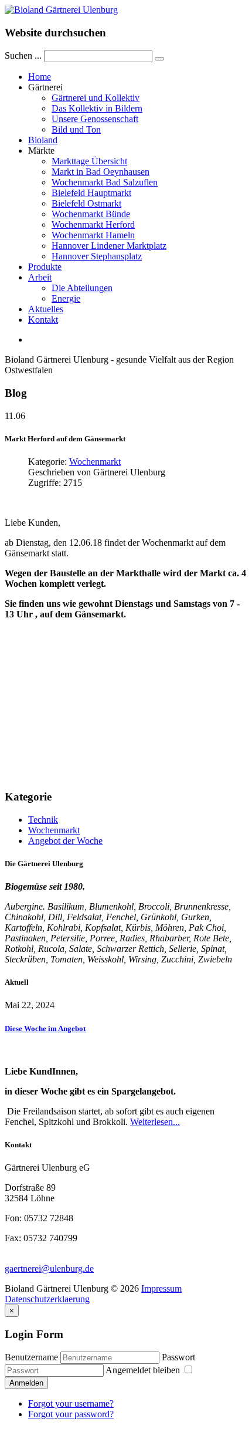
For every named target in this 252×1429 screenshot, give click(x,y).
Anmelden (26, 1383)
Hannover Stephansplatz (97, 256)
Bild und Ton (76, 129)
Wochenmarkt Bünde (91, 214)
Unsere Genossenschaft (95, 119)
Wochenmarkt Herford (93, 224)
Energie (66, 298)
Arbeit (40, 277)
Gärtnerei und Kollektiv (95, 98)
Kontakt (43, 320)
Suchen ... (23, 55)
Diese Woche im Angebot (45, 1028)
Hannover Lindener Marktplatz (109, 246)
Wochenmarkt (95, 462)
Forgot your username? (71, 1403)
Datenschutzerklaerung (47, 1299)
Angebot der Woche (65, 841)
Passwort (178, 1357)
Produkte (45, 267)
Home (39, 77)
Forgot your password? (71, 1414)
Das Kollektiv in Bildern (97, 108)
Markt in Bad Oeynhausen (100, 172)
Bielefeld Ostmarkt (86, 203)
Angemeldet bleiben (143, 1370)
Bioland (42, 140)
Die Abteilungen (82, 288)
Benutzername (31, 1357)
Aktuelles (45, 309)
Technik (43, 820)
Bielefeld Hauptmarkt (91, 193)
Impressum (161, 1288)
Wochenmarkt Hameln (93, 235)
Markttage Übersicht (89, 161)
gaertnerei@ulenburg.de (49, 1268)
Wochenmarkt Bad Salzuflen (105, 182)
